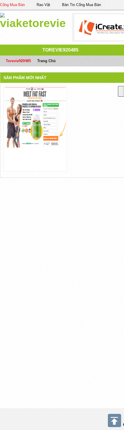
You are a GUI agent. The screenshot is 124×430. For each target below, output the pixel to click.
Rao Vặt (43, 5)
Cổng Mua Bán (12, 5)
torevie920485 (60, 49)
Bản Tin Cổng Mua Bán (81, 5)
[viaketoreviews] (33, 20)
